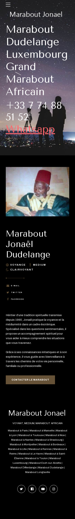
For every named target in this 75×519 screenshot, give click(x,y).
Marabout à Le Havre (30, 453)
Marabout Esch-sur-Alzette (45, 462)
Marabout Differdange (23, 467)
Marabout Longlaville (37, 472)
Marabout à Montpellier (23, 444)
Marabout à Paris (18, 430)
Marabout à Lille (17, 449)
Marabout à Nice (55, 435)
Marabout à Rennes (40, 449)
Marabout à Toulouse (31, 435)
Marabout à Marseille (42, 430)
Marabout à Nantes (22, 439)
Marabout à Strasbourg (49, 439)
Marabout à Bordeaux (51, 444)
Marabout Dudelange (50, 467)
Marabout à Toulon (36, 458)
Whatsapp (30, 129)
